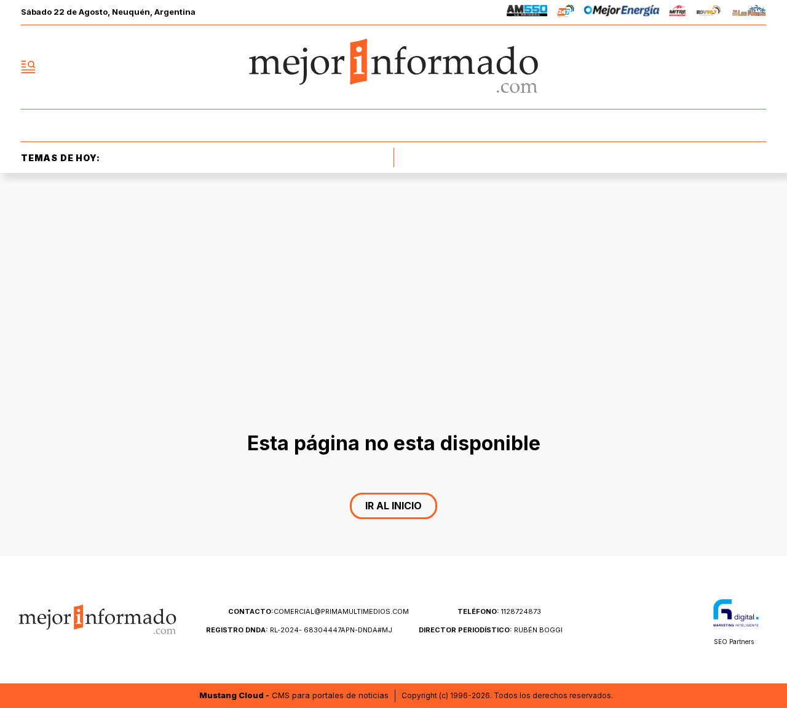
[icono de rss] (756, 67)
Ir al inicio (393, 505)
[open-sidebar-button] (28, 67)
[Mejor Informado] (393, 67)
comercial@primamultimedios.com (318, 611)
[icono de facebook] (675, 67)
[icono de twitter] (702, 67)
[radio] (527, 12)
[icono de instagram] (729, 67)
